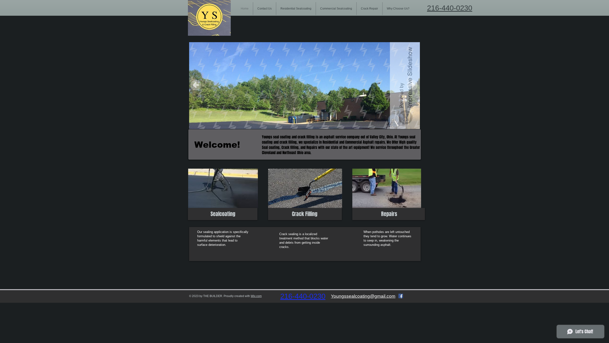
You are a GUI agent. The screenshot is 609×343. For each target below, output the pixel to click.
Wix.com (256, 296)
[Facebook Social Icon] (400, 296)
